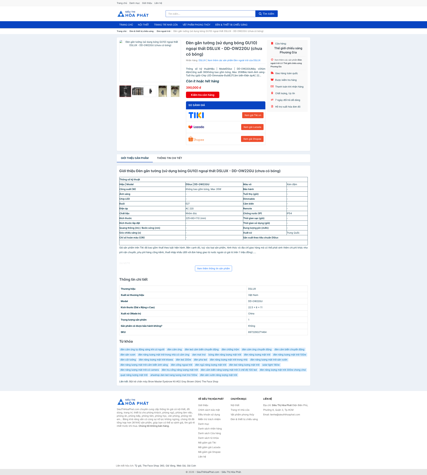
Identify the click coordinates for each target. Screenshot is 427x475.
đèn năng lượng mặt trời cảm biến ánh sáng (144, 364)
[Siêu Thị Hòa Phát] (133, 402)
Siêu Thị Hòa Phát (231, 471)
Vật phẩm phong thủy (196, 24)
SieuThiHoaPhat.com (208, 471)
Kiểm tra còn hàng (202, 95)
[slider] (125, 91)
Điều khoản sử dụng (209, 414)
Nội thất (143, 24)
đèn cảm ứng (174, 349)
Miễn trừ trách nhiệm (209, 419)
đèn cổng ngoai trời (181, 364)
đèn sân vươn (127, 354)
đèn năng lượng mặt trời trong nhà (228, 359)
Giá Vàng (170, 465)
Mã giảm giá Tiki (207, 442)
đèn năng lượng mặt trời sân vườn (268, 359)
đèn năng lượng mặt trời (257, 354)
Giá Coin (191, 465)
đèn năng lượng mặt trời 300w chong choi (283, 369)
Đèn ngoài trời (163, 31)
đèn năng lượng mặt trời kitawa (156, 359)
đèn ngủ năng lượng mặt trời (210, 364)
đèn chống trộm (230, 349)
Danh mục (134, 3)
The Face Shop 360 (153, 465)
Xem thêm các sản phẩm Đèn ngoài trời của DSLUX (234, 60)
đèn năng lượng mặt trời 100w (289, 354)
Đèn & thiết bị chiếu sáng (231, 24)
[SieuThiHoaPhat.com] (133, 14)
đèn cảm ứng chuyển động (257, 349)
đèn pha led (200, 359)
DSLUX (202, 60)
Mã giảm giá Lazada (209, 447)
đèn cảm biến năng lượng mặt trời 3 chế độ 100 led (229, 369)
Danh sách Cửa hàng (209, 433)
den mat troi (198, 354)
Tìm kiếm (268, 13)
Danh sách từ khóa (208, 437)
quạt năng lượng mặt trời (133, 374)
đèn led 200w (183, 359)
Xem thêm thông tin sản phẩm (213, 268)
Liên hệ (158, 3)
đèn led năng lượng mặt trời (244, 364)
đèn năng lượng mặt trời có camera (139, 369)
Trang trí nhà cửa (166, 24)
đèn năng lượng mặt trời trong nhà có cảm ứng (163, 354)
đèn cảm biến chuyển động (289, 349)
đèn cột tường (128, 359)
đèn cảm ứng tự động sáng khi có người (142, 349)
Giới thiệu (147, 3)
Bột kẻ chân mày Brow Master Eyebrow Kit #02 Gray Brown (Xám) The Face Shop (173, 381)
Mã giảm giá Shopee (209, 451)
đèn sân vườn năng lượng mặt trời (218, 374)
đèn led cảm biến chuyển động (202, 349)
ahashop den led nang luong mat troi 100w (173, 374)
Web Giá (181, 465)
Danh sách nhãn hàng (210, 428)
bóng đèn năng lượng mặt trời (224, 354)
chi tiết (169, 158)
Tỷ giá (138, 465)
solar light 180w (271, 364)
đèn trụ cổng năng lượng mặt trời (180, 369)
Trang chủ (122, 3)
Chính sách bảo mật (209, 409)
